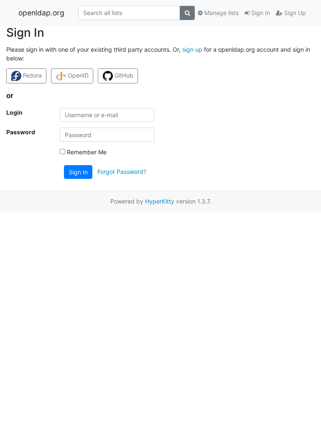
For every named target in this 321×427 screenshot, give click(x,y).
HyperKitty (159, 201)
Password (20, 132)
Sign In (260, 12)
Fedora (31, 75)
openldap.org (41, 12)
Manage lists (221, 12)
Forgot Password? (121, 171)
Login (14, 112)
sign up (192, 49)
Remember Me (86, 152)
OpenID (77, 75)
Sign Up (294, 12)
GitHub (123, 75)
